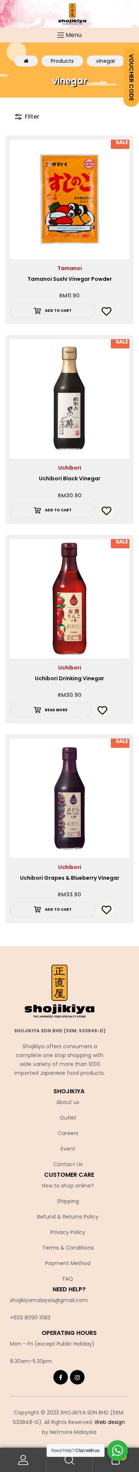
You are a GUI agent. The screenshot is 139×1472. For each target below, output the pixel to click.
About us (67, 1102)
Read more (56, 710)
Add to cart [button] (58, 310)
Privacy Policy (67, 1232)
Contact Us (68, 1164)
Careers (68, 1133)
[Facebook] (60, 1377)
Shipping (68, 1201)
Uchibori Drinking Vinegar (69, 678)
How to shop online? (68, 1185)
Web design (110, 1422)
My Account (23, 1460)
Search (69, 1460)
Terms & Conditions (68, 1247)
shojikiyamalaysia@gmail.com (49, 1300)
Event (68, 1148)
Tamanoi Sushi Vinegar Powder (69, 279)
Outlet (68, 1117)
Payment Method (67, 1263)
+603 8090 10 (27, 1317)
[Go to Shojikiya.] (26, 61)
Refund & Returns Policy (68, 1216)
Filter (32, 116)
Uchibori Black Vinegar (69, 478)
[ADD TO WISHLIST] (106, 311)
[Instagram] (77, 1377)
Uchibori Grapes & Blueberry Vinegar (69, 878)
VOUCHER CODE (131, 77)
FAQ (68, 1278)
